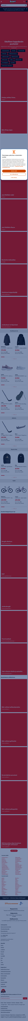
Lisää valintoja (14, 177)
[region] (14, 164)
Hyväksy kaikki (14, 170)
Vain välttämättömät (14, 174)
